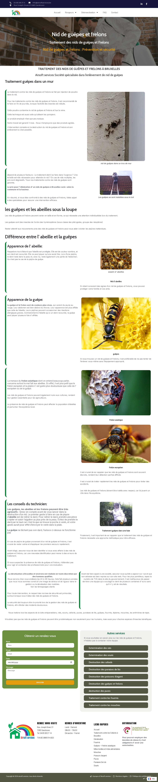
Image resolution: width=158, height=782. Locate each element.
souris (65, 613)
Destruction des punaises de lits (104, 669)
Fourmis (97, 742)
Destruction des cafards (100, 662)
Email (8, 650)
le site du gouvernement (113, 579)
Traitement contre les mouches (104, 705)
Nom (8, 641)
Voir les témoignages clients (43, 587)
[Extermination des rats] (86, 647)
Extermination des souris (101, 655)
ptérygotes (77, 222)
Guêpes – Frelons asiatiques (104, 746)
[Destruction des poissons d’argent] (86, 676)
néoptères (97, 222)
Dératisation (98, 739)
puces (79, 613)
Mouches (97, 752)
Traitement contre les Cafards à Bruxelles (106, 734)
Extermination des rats (100, 648)
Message (9, 667)
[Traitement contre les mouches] (86, 705)
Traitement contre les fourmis (103, 698)
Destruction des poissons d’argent (106, 676)
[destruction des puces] (86, 690)
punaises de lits (89, 613)
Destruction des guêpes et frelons (106, 683)
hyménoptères (50, 222)
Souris (96, 765)
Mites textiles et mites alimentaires (107, 749)
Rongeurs (69, 12)
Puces (96, 759)
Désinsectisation (88, 12)
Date (8, 659)
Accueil (57, 12)
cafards (72, 613)
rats (59, 613)
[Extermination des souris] (86, 655)
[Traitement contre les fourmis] (86, 698)
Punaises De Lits (100, 762)
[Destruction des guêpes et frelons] (86, 683)
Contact (114, 12)
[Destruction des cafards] (86, 662)
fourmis (108, 613)
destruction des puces (99, 690)
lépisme (116, 613)
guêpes (101, 613)
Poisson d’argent (100, 756)
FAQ (105, 12)
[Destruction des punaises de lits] (86, 669)
